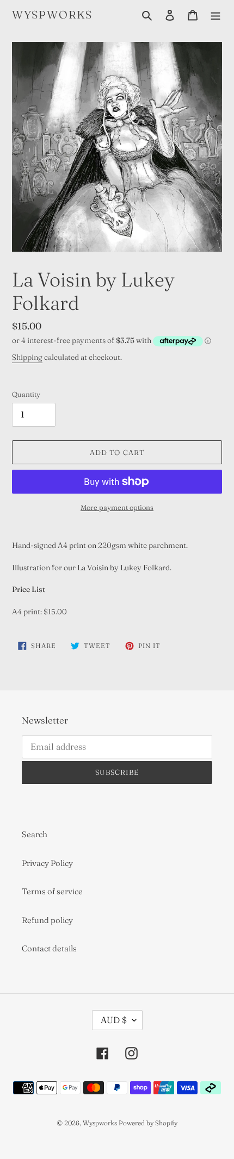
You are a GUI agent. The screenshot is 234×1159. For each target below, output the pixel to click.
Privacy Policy (47, 863)
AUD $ (114, 1019)
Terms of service (52, 891)
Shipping (27, 357)
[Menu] (215, 15)
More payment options (117, 507)
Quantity (26, 394)
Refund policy (47, 920)
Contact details (49, 948)
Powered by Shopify (148, 1123)
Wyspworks (52, 14)
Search (34, 834)
